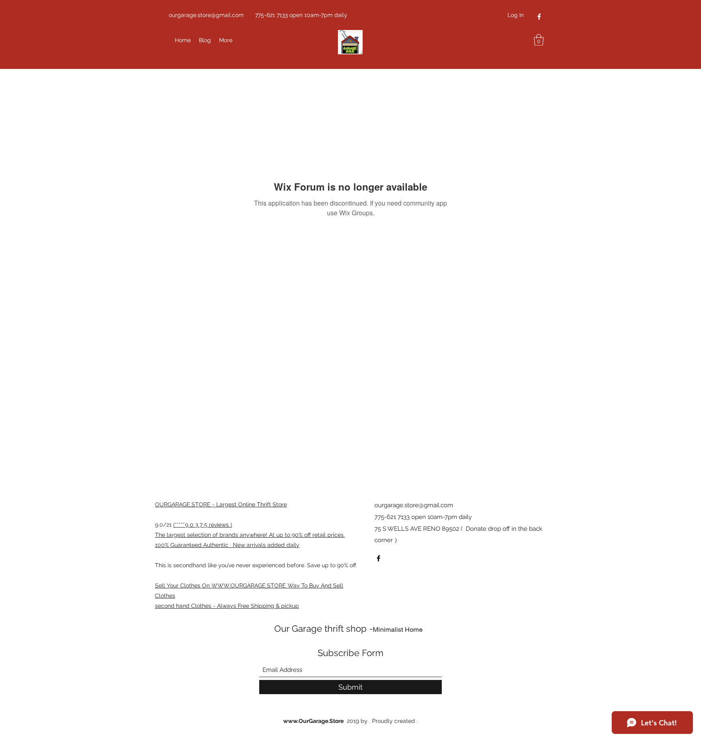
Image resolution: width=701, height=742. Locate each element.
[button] (539, 40)
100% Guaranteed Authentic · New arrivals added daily (227, 545)
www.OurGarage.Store (313, 721)
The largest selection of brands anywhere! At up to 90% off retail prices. (250, 535)
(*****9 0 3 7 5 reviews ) (202, 524)
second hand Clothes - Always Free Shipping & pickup (227, 606)
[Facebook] (539, 17)
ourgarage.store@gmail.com (206, 15)
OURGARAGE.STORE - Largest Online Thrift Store (221, 504)
